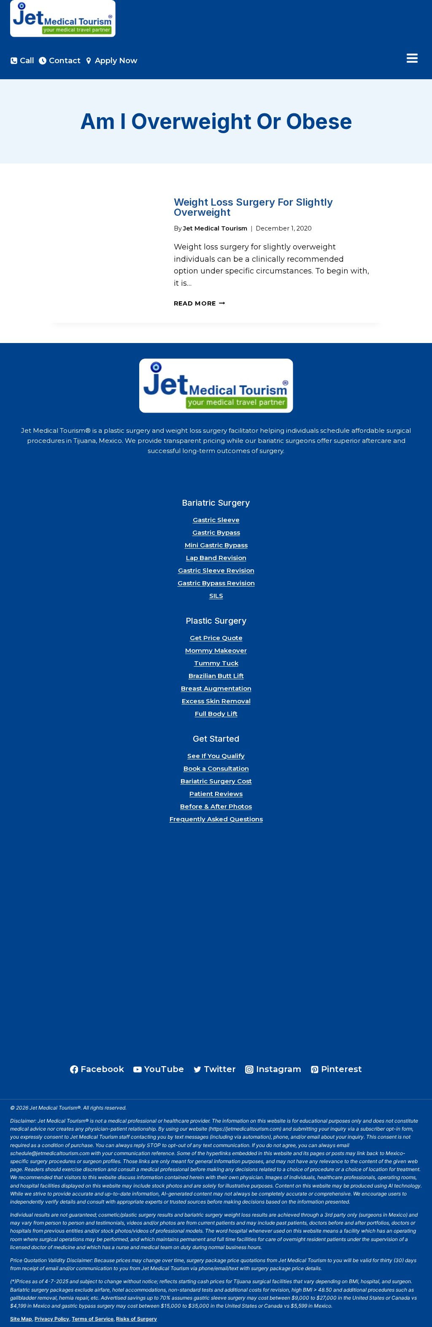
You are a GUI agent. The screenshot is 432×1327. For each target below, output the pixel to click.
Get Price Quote (216, 638)
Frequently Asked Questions (216, 819)
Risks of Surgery (136, 1319)
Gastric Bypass (216, 532)
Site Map (21, 1319)
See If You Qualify (216, 756)
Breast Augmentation (216, 688)
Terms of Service (92, 1319)
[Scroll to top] (414, 1297)
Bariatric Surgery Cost (216, 781)
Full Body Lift (216, 714)
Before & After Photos (216, 806)
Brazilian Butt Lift (216, 676)
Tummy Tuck (216, 663)
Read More (199, 303)
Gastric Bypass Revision (216, 583)
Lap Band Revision (216, 558)
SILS (216, 596)
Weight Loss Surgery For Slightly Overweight (253, 207)
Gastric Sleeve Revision (216, 570)
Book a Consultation (216, 768)
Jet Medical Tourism (215, 228)
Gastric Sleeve (216, 520)
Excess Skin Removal (216, 701)
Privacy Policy (52, 1319)
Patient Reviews (216, 794)
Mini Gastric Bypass (216, 545)
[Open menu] (412, 58)
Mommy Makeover (216, 650)
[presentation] (104, 253)
